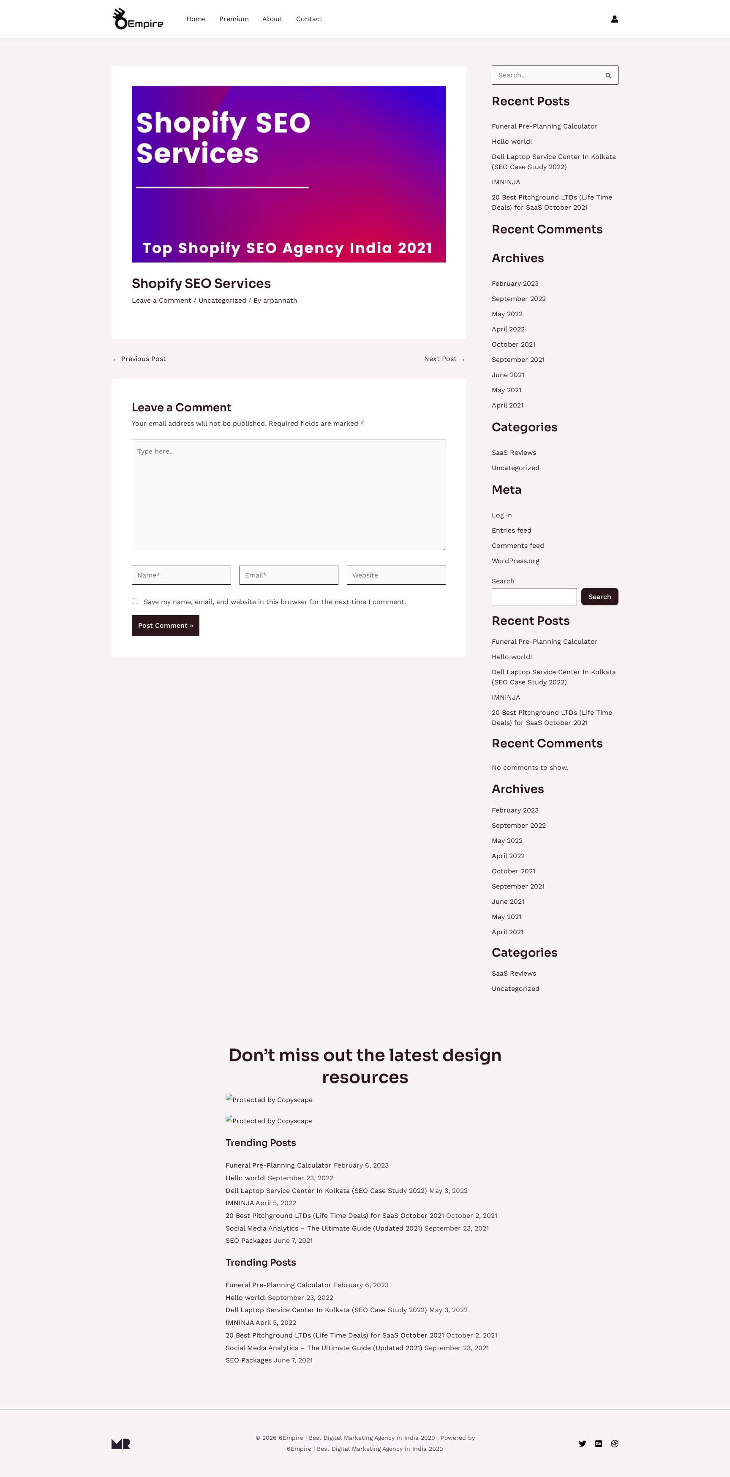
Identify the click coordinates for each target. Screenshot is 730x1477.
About (272, 19)
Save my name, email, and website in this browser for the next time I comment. (275, 602)
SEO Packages (249, 1240)
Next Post (445, 359)
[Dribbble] (614, 1443)
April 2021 (507, 405)
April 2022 (508, 329)
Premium (234, 19)
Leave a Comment (161, 300)
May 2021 (506, 390)
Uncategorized (222, 300)
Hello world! (512, 141)
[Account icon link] (614, 19)
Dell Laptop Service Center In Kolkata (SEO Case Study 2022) (326, 1191)
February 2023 (515, 283)
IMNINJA (506, 182)
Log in (502, 515)
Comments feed (518, 546)
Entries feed (511, 530)
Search (503, 581)
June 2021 (508, 375)
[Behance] (598, 1443)
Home (196, 19)
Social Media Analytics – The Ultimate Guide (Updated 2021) (324, 1228)
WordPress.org (515, 561)
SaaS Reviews (514, 453)
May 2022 (507, 314)
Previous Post (139, 359)
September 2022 (519, 299)
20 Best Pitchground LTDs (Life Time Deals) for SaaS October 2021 (335, 1216)
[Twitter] (582, 1443)
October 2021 (513, 344)
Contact (309, 19)
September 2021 (518, 360)
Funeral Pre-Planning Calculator (545, 126)
